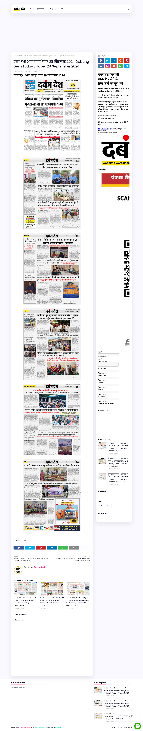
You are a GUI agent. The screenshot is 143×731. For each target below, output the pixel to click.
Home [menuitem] (32, 9)
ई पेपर (24, 540)
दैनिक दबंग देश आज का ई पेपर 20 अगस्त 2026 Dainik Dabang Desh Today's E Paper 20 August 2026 (78, 602)
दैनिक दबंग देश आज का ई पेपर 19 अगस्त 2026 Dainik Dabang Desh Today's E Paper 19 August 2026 (118, 447)
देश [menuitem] (62, 9)
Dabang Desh (25, 727)
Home (15, 55)
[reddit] (120, 60)
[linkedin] (114, 60)
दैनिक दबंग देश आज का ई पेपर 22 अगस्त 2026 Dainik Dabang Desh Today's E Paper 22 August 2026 (25, 602)
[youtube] (114, 66)
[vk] (101, 66)
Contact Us (128, 727)
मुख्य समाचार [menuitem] (40, 9)
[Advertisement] (71, 30)
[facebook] (101, 60)
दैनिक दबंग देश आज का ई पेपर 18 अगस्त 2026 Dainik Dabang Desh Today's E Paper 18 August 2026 (118, 462)
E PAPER (20, 55)
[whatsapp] (120, 66)
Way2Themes (39, 727)
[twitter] (107, 60)
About (120, 727)
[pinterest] (126, 60)
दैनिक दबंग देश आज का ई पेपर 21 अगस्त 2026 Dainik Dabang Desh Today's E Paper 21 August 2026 (52, 602)
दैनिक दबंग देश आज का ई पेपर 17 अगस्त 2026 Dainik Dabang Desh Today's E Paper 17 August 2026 (118, 478)
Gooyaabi (58, 727)
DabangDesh (18, 71)
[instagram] (107, 66)
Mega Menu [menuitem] (53, 9)
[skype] (126, 66)
